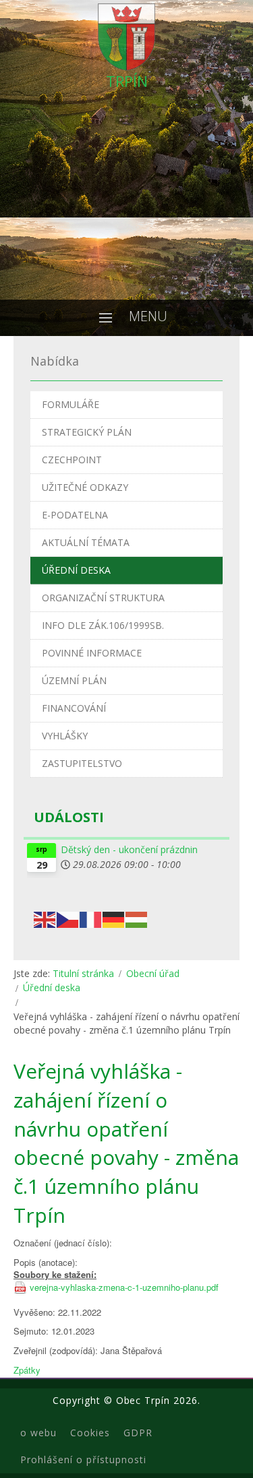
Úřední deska (51, 987)
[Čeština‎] (68, 918)
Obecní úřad (152, 973)
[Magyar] (136, 918)
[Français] (91, 918)
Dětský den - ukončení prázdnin (129, 849)
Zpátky (26, 1370)
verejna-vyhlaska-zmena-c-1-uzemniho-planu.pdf (124, 1287)
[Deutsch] (114, 918)
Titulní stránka (83, 973)
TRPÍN (127, 81)
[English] (45, 918)
